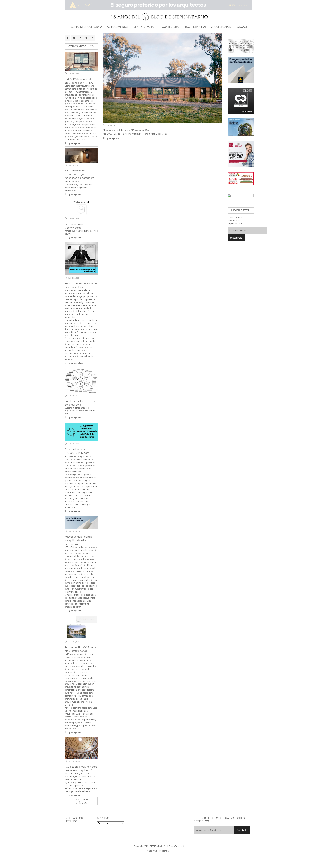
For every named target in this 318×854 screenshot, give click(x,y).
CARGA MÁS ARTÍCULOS (81, 801)
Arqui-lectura (169, 27)
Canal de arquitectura (86, 27)
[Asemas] (159, 5)
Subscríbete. (165, 850)
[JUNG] (241, 100)
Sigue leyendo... (113, 138)
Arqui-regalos (221, 27)
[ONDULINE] (241, 178)
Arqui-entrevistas (195, 27)
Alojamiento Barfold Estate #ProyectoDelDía (126, 130)
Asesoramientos (117, 27)
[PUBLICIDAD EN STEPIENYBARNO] (241, 45)
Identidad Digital (144, 27)
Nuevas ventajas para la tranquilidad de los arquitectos (79, 540)
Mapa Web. (152, 850)
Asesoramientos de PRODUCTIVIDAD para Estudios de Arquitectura (78, 452)
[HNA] (241, 154)
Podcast (241, 27)
